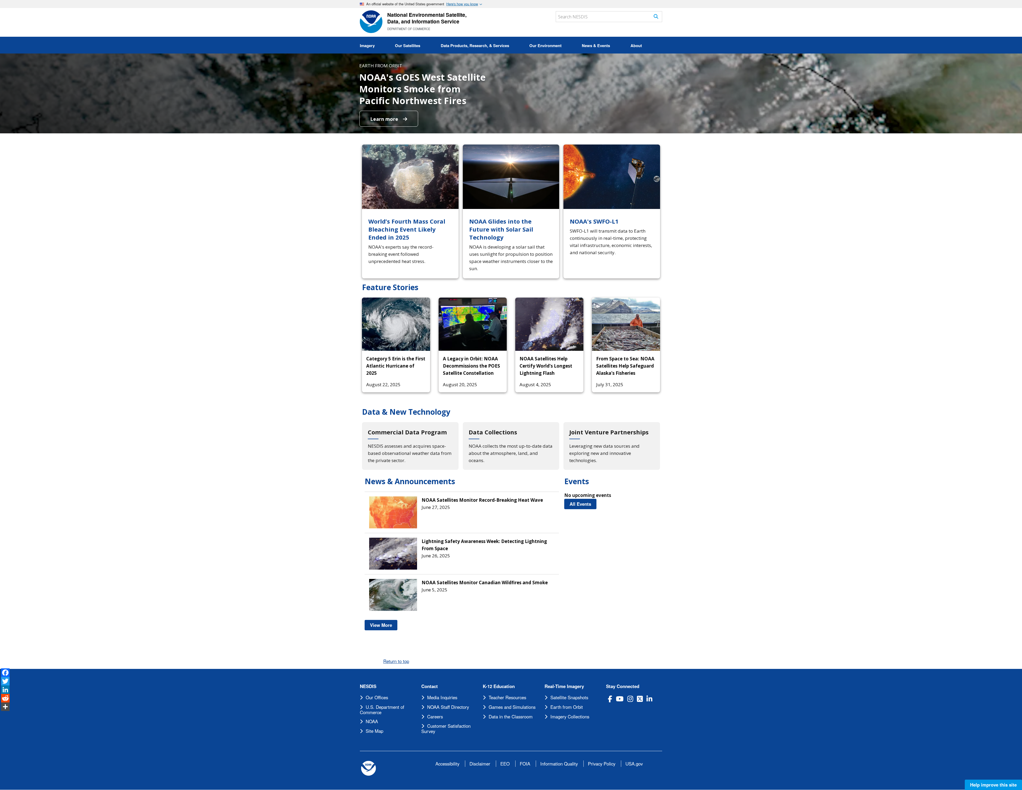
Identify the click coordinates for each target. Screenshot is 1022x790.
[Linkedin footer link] (649, 699)
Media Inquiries (442, 697)
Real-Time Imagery (564, 686)
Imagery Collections (569, 716)
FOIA (525, 763)
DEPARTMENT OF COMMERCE (408, 29)
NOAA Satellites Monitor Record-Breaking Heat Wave (482, 500)
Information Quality (559, 763)
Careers (435, 716)
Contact (429, 686)
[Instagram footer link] (630, 699)
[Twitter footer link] (640, 699)
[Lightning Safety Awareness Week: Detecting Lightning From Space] (395, 554)
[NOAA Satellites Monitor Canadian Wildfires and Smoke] (395, 595)
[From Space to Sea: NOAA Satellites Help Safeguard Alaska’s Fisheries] (626, 324)
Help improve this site (993, 784)
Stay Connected (622, 686)
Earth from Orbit (566, 707)
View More (383, 625)
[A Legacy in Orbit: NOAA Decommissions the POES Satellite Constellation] (473, 324)
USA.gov (634, 763)
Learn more (384, 119)
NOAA (372, 721)
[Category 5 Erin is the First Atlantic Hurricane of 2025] (396, 324)
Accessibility (447, 763)
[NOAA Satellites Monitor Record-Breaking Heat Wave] (395, 512)
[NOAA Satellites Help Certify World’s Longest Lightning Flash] (549, 324)
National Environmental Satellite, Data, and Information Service (427, 18)
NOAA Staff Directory (448, 707)
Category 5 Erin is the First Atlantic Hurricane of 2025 (395, 366)
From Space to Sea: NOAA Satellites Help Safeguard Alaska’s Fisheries (625, 366)
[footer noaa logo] (368, 768)
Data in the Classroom (511, 716)
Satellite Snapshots (569, 697)
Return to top (396, 661)
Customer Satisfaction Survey (446, 728)
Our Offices (377, 697)
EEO (505, 763)
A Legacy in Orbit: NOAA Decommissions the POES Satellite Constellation (471, 366)
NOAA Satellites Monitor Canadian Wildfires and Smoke (485, 582)
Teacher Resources (507, 697)
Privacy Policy (601, 763)
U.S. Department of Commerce (382, 709)
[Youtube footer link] (620, 699)
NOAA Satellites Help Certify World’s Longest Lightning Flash (546, 366)
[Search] (656, 16)
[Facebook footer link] (610, 699)
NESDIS (368, 686)
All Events (583, 504)
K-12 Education (499, 686)
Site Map (374, 731)
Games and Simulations (512, 707)
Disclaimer (479, 763)
